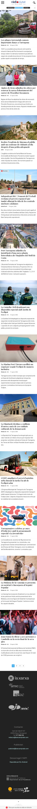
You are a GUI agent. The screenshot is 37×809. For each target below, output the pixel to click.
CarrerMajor (10, 7)
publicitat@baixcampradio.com (18, 748)
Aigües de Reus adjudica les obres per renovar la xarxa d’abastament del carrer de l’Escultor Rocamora (18, 90)
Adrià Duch (4, 206)
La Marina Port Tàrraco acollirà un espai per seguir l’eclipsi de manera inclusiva (17, 367)
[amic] (18, 685)
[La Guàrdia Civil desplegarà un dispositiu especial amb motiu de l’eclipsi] (18, 292)
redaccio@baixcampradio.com (18, 737)
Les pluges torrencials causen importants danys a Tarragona (15, 41)
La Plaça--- (26, 7)
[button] (34, 3)
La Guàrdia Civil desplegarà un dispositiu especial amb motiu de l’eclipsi (16, 309)
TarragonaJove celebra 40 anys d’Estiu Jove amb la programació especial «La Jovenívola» (16, 531)
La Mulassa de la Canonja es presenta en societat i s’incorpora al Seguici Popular (18, 585)
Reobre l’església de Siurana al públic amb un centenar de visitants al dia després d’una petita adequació (18, 144)
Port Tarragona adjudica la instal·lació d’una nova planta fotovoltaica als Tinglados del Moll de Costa (18, 254)
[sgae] (18, 693)
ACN (2, 149)
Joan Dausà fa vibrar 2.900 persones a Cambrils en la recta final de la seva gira (18, 639)
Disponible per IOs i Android (18, 762)
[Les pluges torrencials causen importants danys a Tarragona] (18, 24)
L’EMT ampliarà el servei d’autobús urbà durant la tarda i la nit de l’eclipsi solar (17, 480)
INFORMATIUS (19, 7)
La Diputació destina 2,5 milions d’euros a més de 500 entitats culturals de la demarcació (15, 426)
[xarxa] (18, 678)
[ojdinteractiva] (18, 708)
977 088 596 (20, 735)
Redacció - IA (4, 45)
